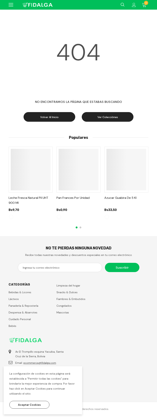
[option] (31, 185)
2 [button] (80, 227)
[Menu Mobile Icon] (11, 4)
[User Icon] (134, 5)
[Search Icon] (122, 5)
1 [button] (77, 227)
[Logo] (37, 4)
